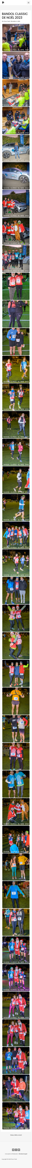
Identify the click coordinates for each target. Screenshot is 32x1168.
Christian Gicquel (23, 1154)
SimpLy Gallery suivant (16, 1135)
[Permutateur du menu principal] (28, 2)
